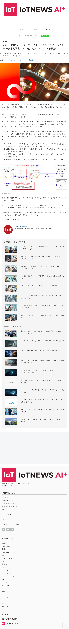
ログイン (37, 35)
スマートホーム (6, 573)
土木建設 (4, 564)
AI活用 (47, 29)
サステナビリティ (7, 579)
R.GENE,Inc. (9, 485)
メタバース (5, 567)
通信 (3, 588)
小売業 (4, 549)
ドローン (4, 600)
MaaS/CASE (5, 552)
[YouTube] (12, 529)
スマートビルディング (8, 576)
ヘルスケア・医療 (7, 558)
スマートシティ (6, 570)
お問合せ (4, 509)
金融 (3, 555)
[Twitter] (8, 529)
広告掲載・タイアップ (8, 500)
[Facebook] (3, 529)
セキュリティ (5, 594)
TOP (1, 53)
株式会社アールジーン (16, 483)
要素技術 (8, 53)
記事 (21, 29)
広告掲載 (20, 35)
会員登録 (45, 35)
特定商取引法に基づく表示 (9, 506)
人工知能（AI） (6, 582)
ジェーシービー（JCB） (20, 60)
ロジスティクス (6, 546)
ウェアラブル (5, 597)
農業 (3, 561)
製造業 (4, 543)
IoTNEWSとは (6, 497)
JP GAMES (7, 60)
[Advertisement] (32, 21)
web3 (3, 603)
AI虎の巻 (34, 29)
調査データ (5, 606)
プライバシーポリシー (8, 503)
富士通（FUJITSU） (35, 60)
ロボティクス (5, 585)
